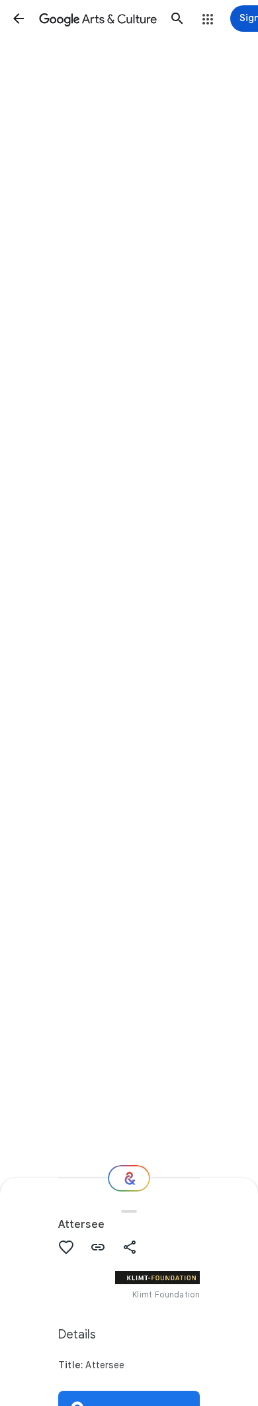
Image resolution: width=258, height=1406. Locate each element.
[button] (18, 18)
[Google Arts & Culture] (98, 18)
